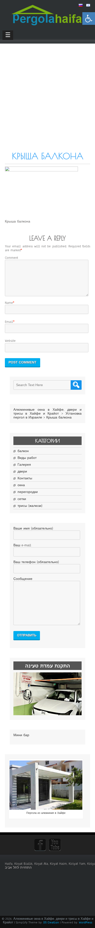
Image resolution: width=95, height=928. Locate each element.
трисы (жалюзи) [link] (30, 506)
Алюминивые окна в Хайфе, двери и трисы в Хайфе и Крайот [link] (47, 412)
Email (9, 322)
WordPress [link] (85, 922)
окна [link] (21, 485)
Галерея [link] (24, 465)
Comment (11, 258)
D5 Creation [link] (51, 922)
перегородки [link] (28, 492)
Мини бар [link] (21, 735)
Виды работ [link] (27, 458)
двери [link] (22, 471)
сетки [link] (22, 499)
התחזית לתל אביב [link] (18, 867)
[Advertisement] (47, 100)
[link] (88, 18)
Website (10, 341)
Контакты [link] (25, 478)
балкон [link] (23, 451)
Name (9, 303)
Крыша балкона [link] (59, 417)
